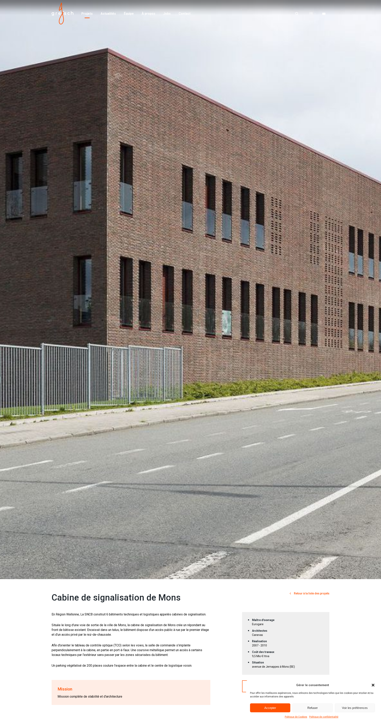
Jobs (167, 13)
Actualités (108, 13)
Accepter (270, 708)
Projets (87, 13)
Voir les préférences (355, 708)
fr (311, 13)
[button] (373, 685)
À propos (148, 13)
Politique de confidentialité (323, 716)
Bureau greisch (62, 13)
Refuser (312, 708)
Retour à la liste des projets (311, 593)
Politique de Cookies (296, 716)
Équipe (129, 13)
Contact (184, 13)
